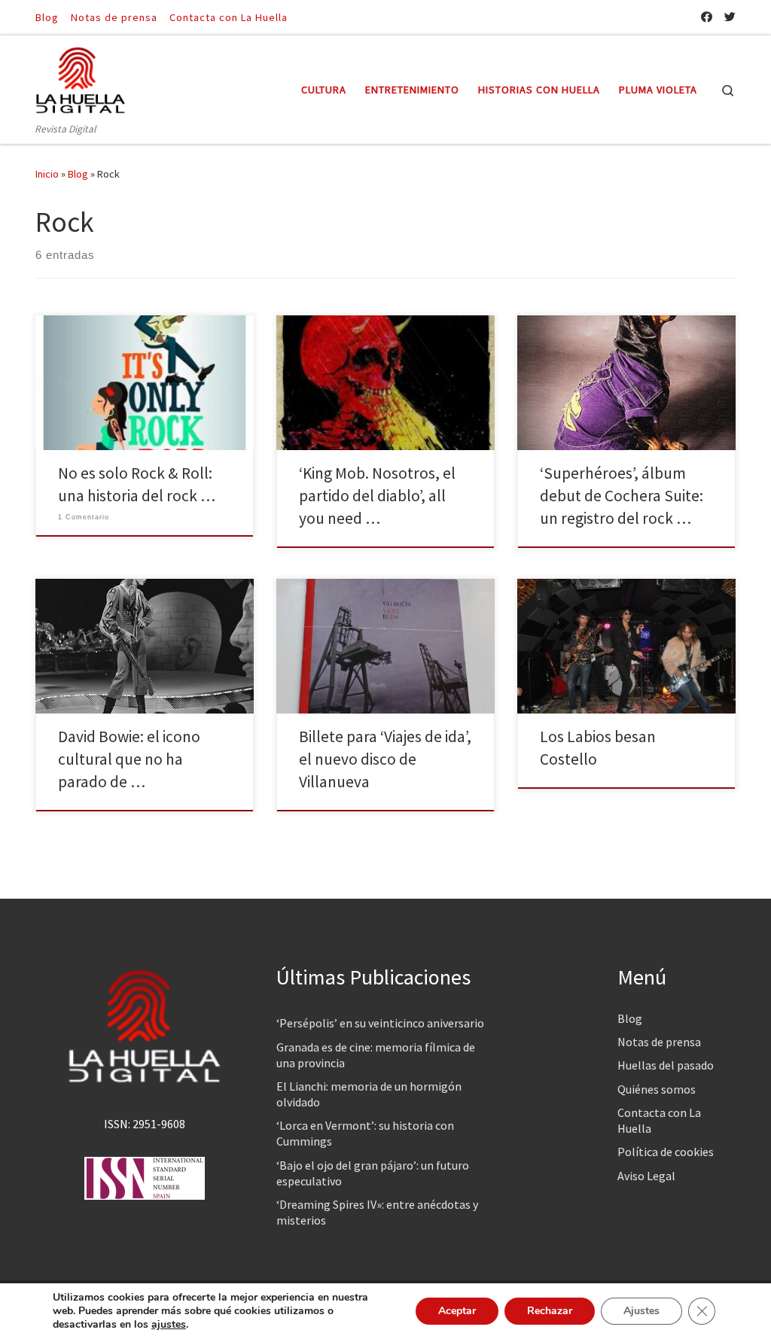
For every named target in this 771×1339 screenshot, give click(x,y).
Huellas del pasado (665, 1065)
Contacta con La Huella (659, 1120)
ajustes (168, 1324)
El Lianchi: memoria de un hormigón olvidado (369, 1094)
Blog (78, 174)
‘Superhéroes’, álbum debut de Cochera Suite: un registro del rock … (621, 495)
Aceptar (457, 1311)
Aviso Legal (646, 1175)
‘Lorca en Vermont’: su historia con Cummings (365, 1133)
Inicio (47, 174)
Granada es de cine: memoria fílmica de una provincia (375, 1054)
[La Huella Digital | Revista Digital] (80, 78)
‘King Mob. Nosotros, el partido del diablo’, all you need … (377, 495)
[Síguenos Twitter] (730, 17)
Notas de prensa (659, 1041)
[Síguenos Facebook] (706, 17)
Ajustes (641, 1311)
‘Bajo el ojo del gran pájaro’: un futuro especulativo (372, 1173)
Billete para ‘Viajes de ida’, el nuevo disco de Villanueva (385, 759)
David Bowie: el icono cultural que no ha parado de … (129, 759)
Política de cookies (665, 1151)
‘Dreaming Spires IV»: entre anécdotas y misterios (377, 1212)
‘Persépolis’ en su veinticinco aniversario (380, 1022)
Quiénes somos (656, 1089)
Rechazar (549, 1311)
